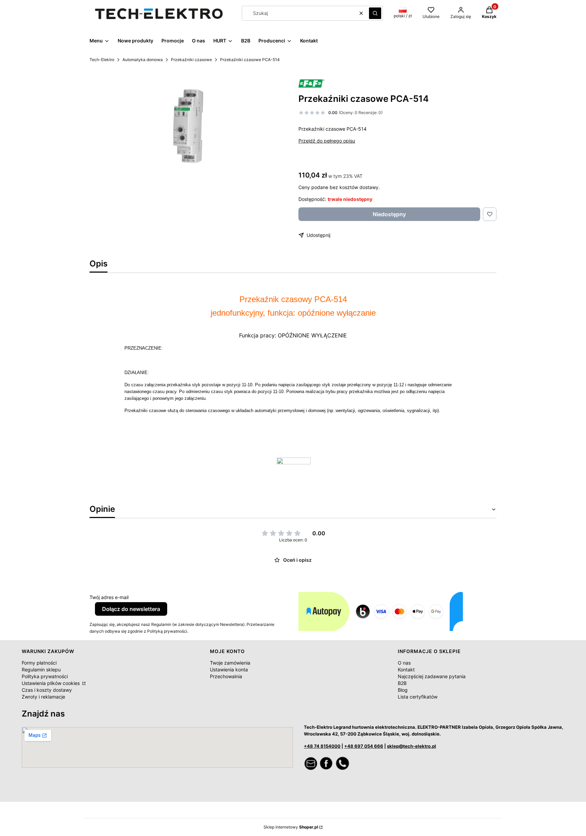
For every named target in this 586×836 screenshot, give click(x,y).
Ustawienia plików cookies (51, 683)
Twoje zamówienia (230, 663)
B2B (402, 683)
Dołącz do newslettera (131, 609)
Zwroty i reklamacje (43, 697)
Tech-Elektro (102, 59)
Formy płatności (39, 663)
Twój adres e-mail (109, 597)
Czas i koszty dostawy (47, 690)
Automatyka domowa (142, 59)
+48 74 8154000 (322, 746)
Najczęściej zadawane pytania (432, 676)
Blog (403, 690)
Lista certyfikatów (417, 697)
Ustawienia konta (229, 669)
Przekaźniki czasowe (191, 59)
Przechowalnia (226, 676)
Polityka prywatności (45, 676)
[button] (375, 13)
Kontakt (406, 669)
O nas (404, 663)
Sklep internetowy (290, 827)
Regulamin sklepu (41, 669)
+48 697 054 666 (363, 746)
